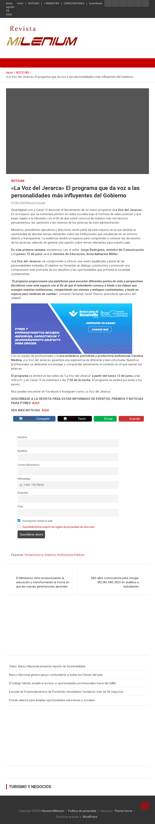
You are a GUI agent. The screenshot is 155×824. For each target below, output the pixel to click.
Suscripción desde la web (37, 520)
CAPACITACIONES (74, 3)
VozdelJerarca (33, 554)
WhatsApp (24, 478)
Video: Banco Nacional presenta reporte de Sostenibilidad (47, 666)
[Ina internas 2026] (71, 305)
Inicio (20, 3)
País (20, 506)
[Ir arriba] (145, 806)
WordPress (90, 817)
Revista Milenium (53, 811)
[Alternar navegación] (11, 63)
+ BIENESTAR (51, 3)
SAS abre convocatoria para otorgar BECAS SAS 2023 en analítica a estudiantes (115, 582)
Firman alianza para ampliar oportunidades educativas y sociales (52, 700)
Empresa (23, 492)
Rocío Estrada (36, 203)
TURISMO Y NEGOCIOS (30, 786)
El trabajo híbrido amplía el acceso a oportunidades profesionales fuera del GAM (62, 683)
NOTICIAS (33, 3)
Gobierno (50, 554)
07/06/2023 (18, 203)
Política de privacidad (82, 811)
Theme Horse (123, 811)
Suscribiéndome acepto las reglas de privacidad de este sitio (58, 526)
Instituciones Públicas (71, 554)
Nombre (22, 437)
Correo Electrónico (29, 464)
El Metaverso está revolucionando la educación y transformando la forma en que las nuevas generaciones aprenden (42, 582)
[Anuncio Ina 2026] (43, 606)
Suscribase (95, 3)
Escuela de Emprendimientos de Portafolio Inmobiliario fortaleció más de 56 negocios (66, 692)
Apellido (22, 450)
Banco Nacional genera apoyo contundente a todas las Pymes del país (56, 675)
